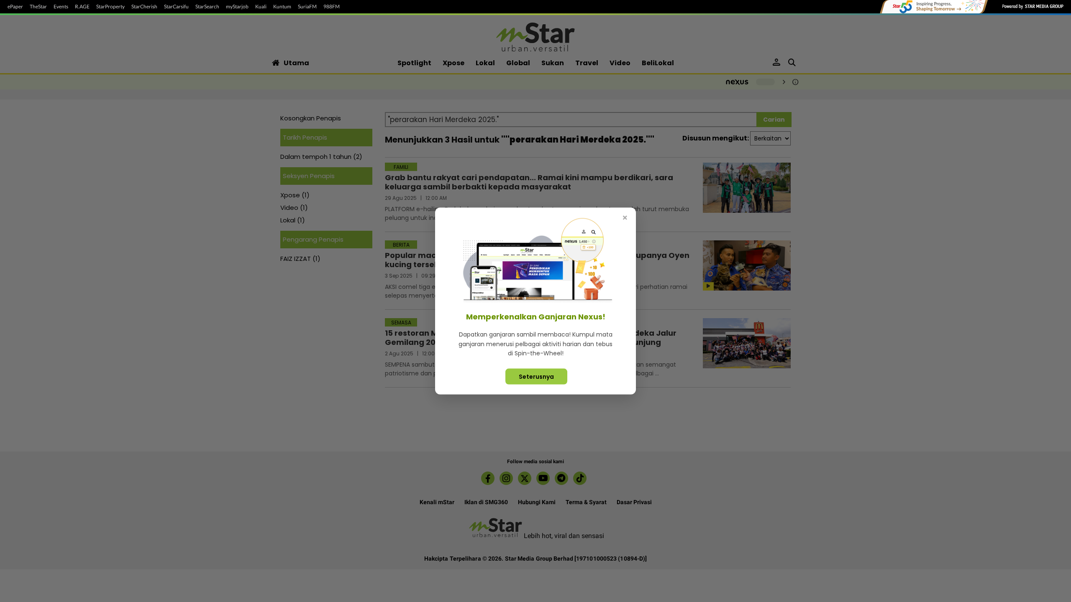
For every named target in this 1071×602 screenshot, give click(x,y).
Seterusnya (536, 376)
